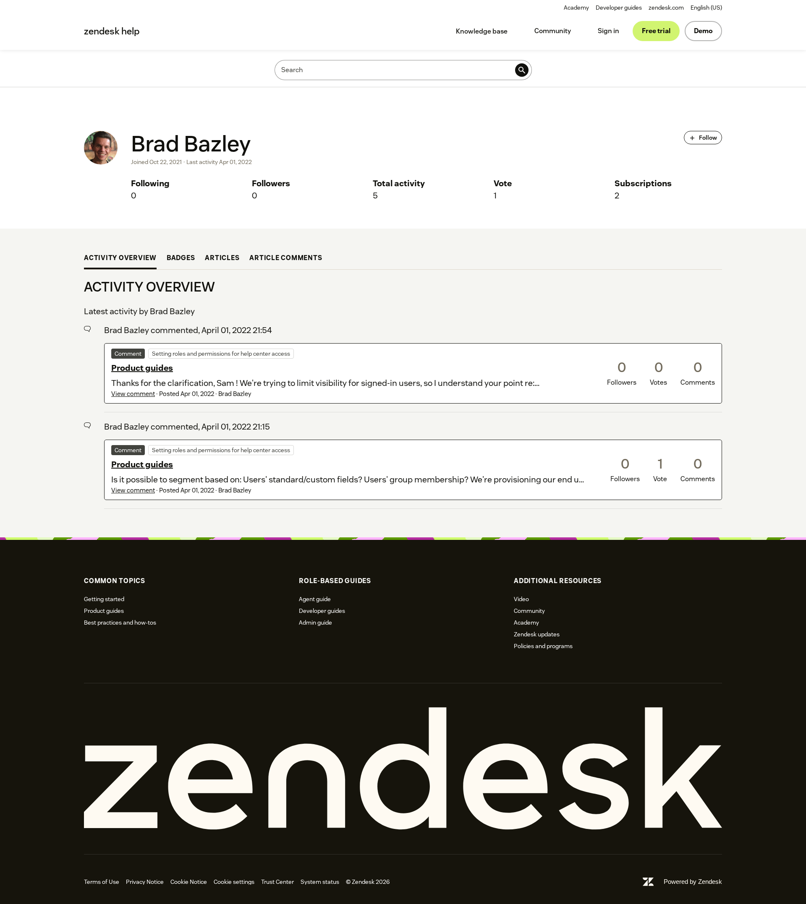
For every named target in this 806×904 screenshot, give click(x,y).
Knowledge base (482, 31)
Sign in (608, 30)
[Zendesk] (403, 769)
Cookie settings (234, 882)
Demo (703, 30)
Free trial (656, 30)
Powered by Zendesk (693, 881)
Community (552, 30)
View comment (133, 394)
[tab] (120, 259)
